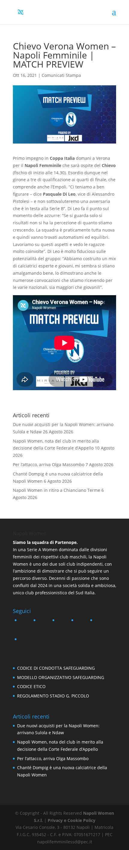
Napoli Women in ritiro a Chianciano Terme (56, 490)
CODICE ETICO (31, 686)
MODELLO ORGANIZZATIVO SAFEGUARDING (60, 677)
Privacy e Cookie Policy (71, 820)
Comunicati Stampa (61, 75)
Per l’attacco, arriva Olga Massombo (48, 464)
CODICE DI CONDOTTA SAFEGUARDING (56, 668)
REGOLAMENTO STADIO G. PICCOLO (53, 696)
